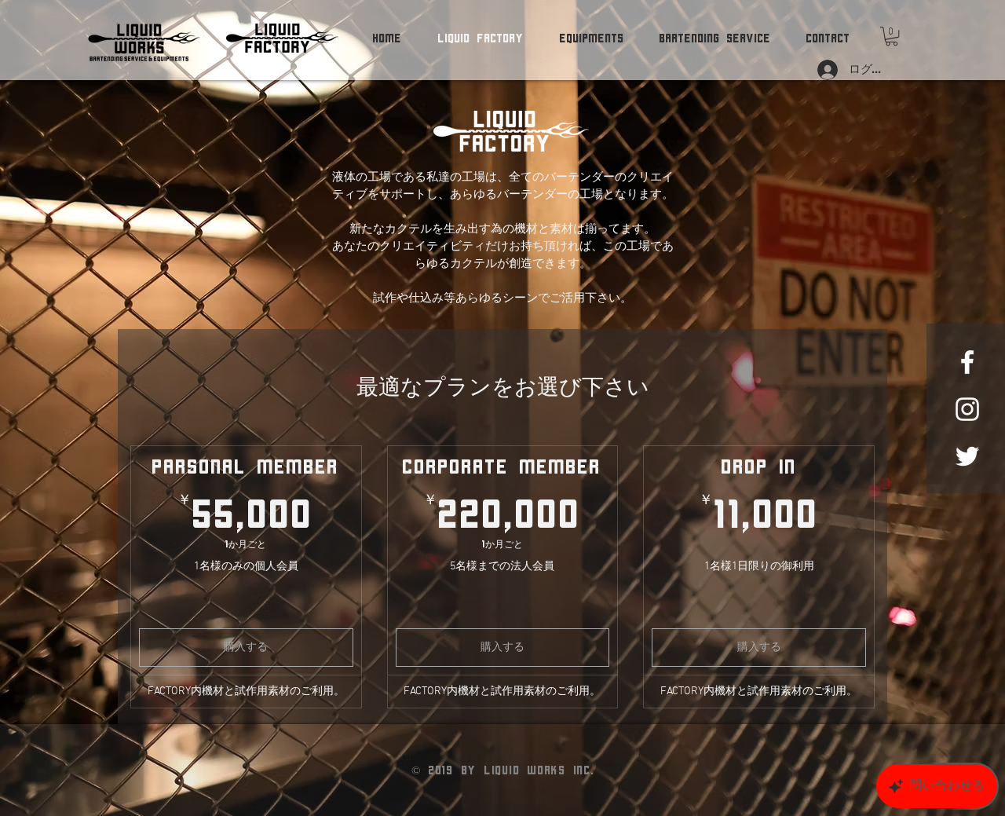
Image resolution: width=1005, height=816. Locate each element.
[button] (891, 36)
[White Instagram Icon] (967, 409)
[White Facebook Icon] (967, 362)
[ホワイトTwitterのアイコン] (967, 456)
